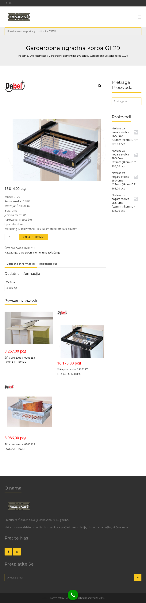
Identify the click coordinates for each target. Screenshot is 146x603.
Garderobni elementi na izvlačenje (68, 55)
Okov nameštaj (38, 55)
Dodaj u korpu (33, 237)
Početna (23, 55)
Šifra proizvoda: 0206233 (20, 354)
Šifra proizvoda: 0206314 (20, 440)
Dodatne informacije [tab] (20, 263)
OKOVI (45, 598)
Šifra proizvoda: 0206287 (72, 366)
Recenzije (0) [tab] (48, 263)
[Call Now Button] (73, 595)
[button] (99, 85)
